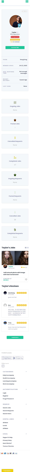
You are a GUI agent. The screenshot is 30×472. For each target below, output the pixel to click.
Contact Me (15, 47)
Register (5, 396)
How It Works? (7, 443)
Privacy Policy (7, 440)
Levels (5, 425)
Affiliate (5, 428)
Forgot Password (8, 399)
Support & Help (7, 437)
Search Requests (8, 411)
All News (5, 422)
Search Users (7, 413)
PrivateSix (9, 353)
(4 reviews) (15, 42)
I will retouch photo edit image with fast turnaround (14, 273)
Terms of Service (8, 446)
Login (4, 393)
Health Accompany (9, 378)
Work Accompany (8, 384)
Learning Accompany (9, 381)
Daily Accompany (8, 375)
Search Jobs (7, 408)
